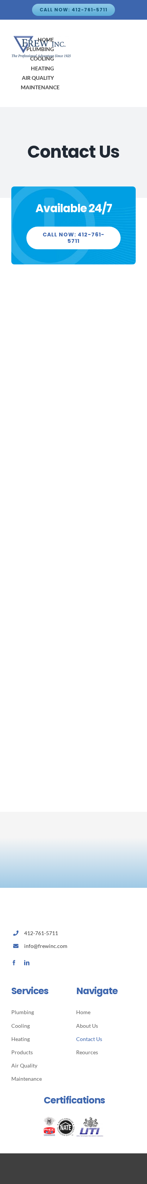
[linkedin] (26, 962)
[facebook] (14, 962)
